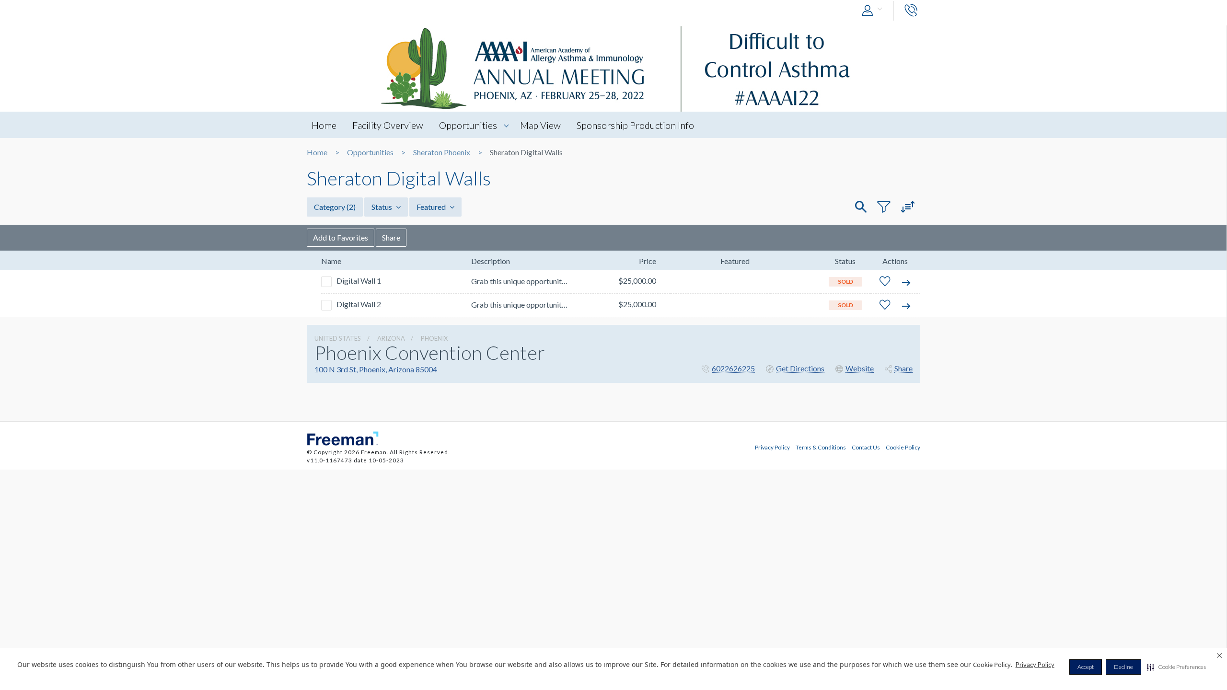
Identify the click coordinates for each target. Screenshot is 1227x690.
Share (391, 237)
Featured (432, 206)
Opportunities (468, 125)
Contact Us (866, 447)
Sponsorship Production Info (635, 125)
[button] (1176, 667)
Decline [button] (1123, 666)
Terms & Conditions (821, 447)
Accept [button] (1085, 666)
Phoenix (434, 338)
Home (324, 125)
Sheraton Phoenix (441, 152)
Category (335, 206)
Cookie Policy (903, 447)
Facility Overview (387, 125)
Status (382, 206)
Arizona (391, 338)
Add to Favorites (340, 237)
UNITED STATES (337, 338)
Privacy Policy (1035, 664)
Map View (540, 125)
